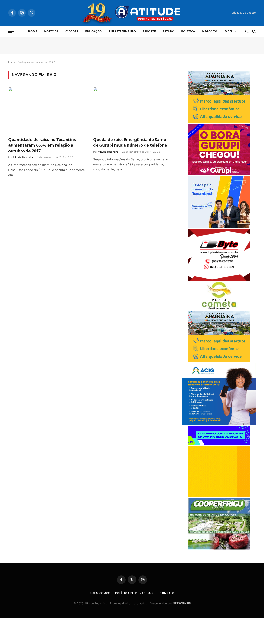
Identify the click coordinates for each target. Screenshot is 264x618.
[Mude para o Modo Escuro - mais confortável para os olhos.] (247, 31)
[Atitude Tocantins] (132, 13)
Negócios (210, 31)
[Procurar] (253, 31)
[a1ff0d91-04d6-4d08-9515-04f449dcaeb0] (219, 227)
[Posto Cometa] (219, 308)
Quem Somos (100, 593)
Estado (168, 31)
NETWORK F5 (182, 603)
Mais (228, 31)
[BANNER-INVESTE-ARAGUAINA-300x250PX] (219, 121)
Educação (93, 31)
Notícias (51, 31)
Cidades (71, 31)
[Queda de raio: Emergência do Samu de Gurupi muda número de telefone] (132, 110)
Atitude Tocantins (23, 157)
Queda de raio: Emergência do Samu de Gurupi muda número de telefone (130, 142)
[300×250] (219, 496)
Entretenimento (122, 31)
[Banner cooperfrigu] (219, 548)
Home (32, 31)
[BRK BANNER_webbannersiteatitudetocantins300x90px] (219, 443)
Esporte (149, 31)
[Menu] (11, 31)
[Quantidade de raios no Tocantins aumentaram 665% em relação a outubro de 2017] (47, 110)
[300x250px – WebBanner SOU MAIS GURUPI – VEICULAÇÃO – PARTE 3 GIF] (219, 174)
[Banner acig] (219, 424)
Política (188, 31)
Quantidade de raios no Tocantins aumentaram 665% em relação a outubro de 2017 (42, 145)
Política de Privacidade (134, 593)
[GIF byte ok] (219, 279)
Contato (167, 593)
